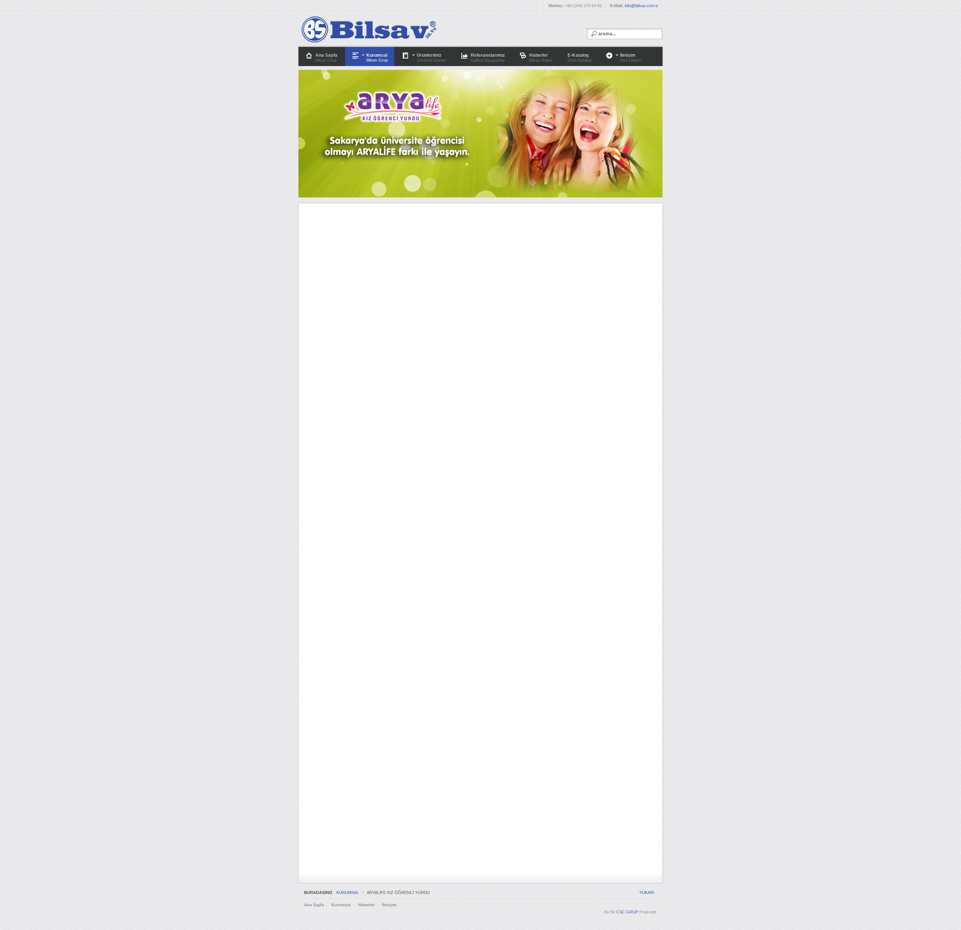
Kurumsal (347, 892)
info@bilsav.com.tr (641, 5)
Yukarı (646, 892)
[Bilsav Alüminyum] (368, 29)
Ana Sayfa (314, 905)
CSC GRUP (627, 912)
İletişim (389, 905)
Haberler (366, 905)
